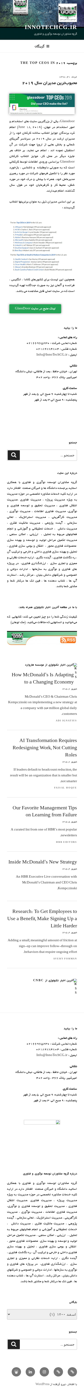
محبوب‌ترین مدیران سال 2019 (49, 83)
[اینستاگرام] (44, 1371)
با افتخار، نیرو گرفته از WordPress (56, 1384)
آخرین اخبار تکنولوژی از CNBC (53, 980)
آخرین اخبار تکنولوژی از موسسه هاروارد (49, 665)
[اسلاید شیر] (16, 1371)
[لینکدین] (30, 1371)
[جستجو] (14, 455)
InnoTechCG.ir (51, 28)
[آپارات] (58, 1371)
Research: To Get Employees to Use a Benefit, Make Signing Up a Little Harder (42, 919)
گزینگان (40, 46)
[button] (35, 308)
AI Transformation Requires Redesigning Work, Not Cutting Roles (45, 748)
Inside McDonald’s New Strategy (42, 862)
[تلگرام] (72, 1371)
